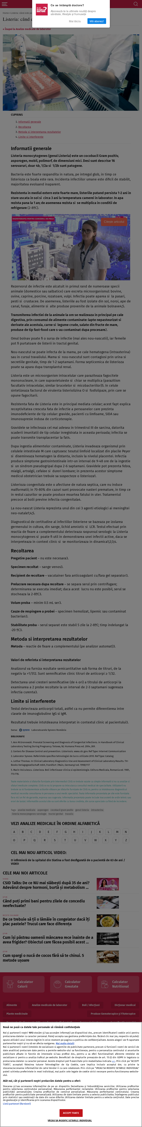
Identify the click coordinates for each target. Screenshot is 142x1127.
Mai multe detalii (65, 1043)
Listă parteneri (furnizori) (17, 1103)
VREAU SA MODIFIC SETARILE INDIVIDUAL (70, 1120)
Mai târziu (75, 21)
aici (113, 1061)
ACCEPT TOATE (71, 1113)
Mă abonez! (97, 21)
